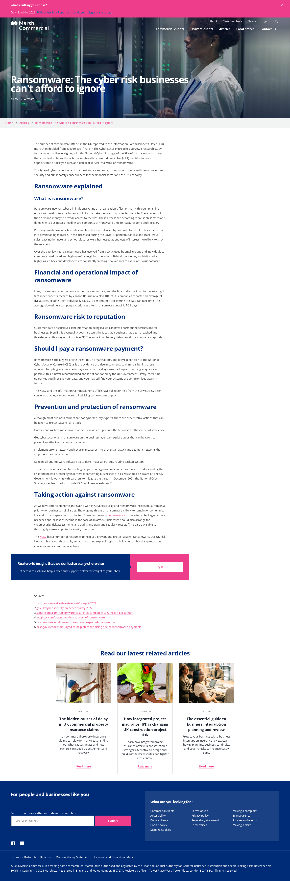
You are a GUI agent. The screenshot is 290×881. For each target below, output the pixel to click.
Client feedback (232, 21)
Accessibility (158, 815)
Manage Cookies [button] (160, 830)
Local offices (245, 29)
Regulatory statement (205, 820)
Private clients (202, 29)
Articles (224, 29)
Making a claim (242, 825)
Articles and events (245, 820)
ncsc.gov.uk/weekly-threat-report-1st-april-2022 (66, 603)
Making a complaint (245, 811)
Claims (252, 21)
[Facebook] (13, 843)
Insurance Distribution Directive (31, 857)
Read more (83, 766)
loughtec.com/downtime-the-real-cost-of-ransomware (70, 617)
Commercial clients (170, 29)
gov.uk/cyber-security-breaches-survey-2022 (64, 608)
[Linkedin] (22, 843)
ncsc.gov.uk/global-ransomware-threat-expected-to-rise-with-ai (76, 622)
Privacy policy (200, 815)
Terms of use (199, 811)
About (213, 21)
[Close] (282, 5)
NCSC (43, 537)
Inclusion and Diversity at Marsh (114, 857)
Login (264, 21)
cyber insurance (115, 515)
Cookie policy (158, 825)
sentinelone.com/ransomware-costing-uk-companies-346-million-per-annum (84, 613)
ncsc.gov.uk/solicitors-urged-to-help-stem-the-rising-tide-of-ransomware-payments (88, 627)
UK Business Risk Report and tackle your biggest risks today (73, 12)
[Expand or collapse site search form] (276, 21)
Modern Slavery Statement (72, 857)
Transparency (241, 815)
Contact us (268, 29)
